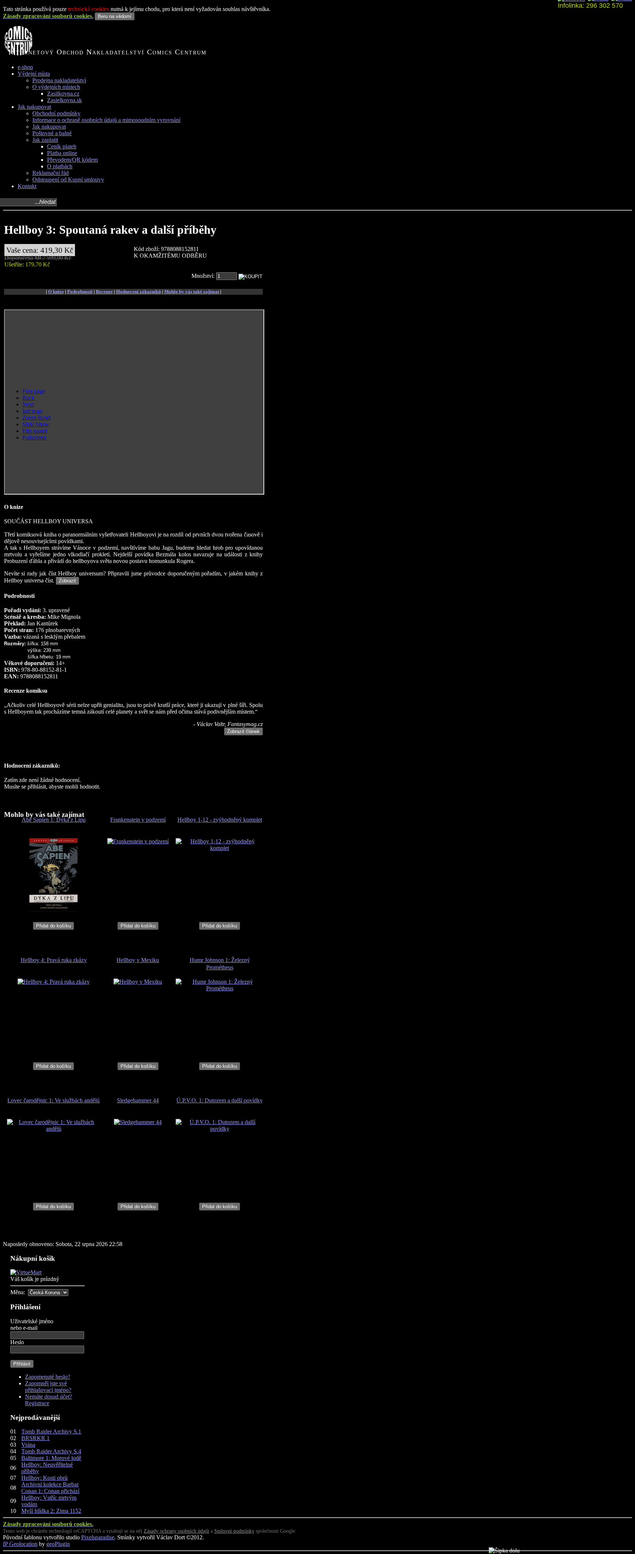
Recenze (104, 291)
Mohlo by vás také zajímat (191, 291)
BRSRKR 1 (35, 1438)
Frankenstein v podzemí (138, 820)
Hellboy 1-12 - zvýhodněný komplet (219, 820)
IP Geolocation (20, 1544)
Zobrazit (67, 581)
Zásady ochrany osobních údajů (176, 1531)
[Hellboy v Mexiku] (138, 982)
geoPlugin (58, 1544)
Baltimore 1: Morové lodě (51, 1458)
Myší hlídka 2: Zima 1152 (51, 1511)
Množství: (203, 276)
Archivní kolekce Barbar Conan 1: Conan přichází (50, 1487)
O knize (56, 291)
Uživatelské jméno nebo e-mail (31, 1324)
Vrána (28, 1445)
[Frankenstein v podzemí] (138, 841)
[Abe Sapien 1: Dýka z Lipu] (53, 910)
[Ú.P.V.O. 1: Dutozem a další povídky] (219, 1129)
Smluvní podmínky (234, 1531)
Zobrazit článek (243, 731)
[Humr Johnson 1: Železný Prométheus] (219, 988)
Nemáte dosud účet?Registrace (48, 1399)
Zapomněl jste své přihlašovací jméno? (48, 1386)
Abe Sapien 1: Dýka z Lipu (54, 820)
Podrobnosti (80, 291)
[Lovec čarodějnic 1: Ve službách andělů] (53, 1129)
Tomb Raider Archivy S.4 (51, 1451)
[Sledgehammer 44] (138, 1122)
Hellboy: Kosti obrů (44, 1478)
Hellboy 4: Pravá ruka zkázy (54, 960)
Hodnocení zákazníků (138, 291)
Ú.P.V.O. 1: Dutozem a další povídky (219, 1100)
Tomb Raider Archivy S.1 (51, 1431)
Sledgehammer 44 (138, 1100)
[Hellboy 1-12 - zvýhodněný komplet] (219, 848)
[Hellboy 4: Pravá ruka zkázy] (54, 982)
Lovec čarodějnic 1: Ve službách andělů (53, 1100)
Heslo (17, 1342)
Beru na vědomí (115, 16)
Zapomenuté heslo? (47, 1377)
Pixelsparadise (97, 1537)
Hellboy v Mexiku (137, 960)
